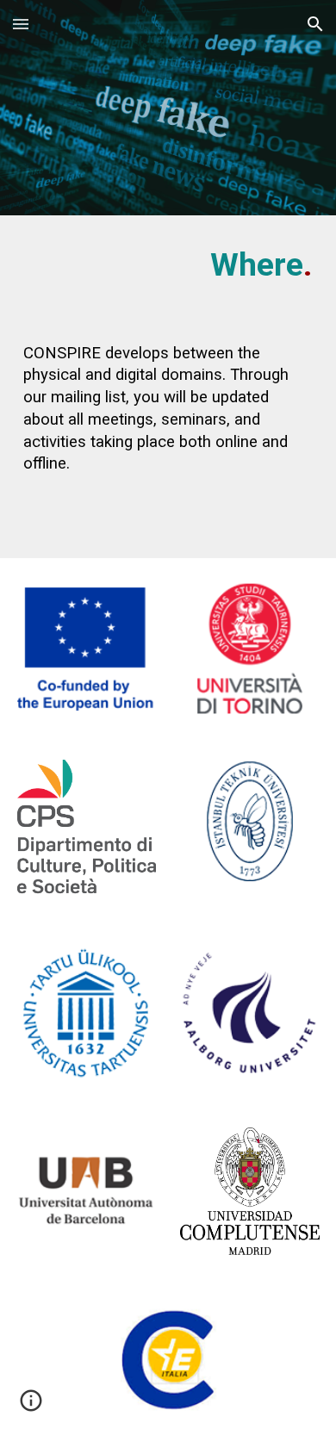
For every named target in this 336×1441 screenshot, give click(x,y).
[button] (20, 23)
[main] (168, 265)
